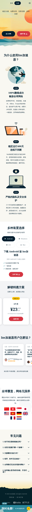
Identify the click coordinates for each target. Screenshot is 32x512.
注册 (17, 3)
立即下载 (15, 274)
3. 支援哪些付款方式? (10, 453)
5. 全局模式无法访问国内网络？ (14, 464)
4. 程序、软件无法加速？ (11, 459)
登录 (11, 3)
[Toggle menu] (30, 3)
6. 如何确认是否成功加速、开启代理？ (15, 471)
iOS (9, 245)
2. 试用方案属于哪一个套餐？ (13, 447)
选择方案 (16, 319)
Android (10, 239)
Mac (24, 245)
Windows (24, 239)
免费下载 (23, 34)
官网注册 (11, 497)
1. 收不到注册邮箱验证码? (12, 442)
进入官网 (8, 34)
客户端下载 (20, 497)
